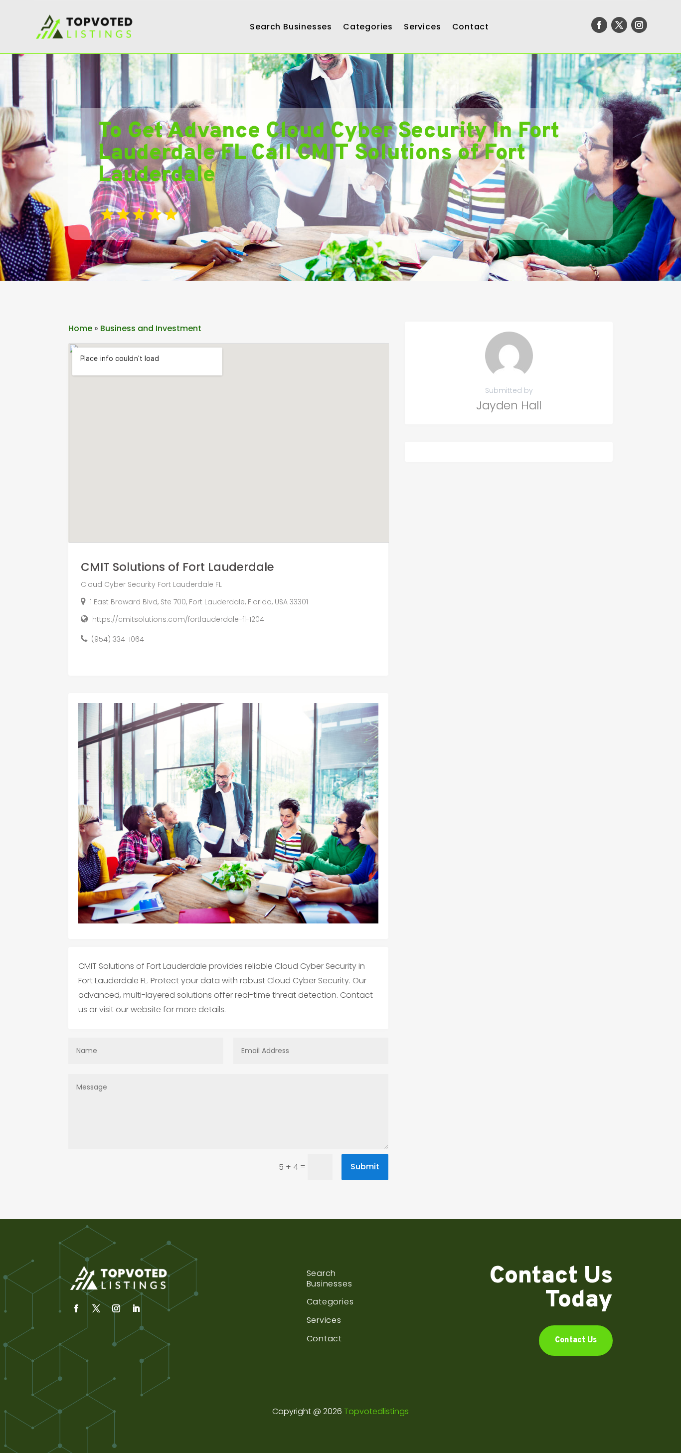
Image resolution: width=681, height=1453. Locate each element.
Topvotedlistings (376, 1411)
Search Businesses (291, 26)
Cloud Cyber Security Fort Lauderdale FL (151, 584)
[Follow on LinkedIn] (136, 1308)
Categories (368, 26)
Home (80, 328)
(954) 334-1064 (117, 639)
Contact (471, 26)
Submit (364, 1166)
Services (422, 26)
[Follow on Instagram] (639, 25)
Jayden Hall (508, 405)
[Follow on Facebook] (599, 25)
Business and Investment (150, 328)
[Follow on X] (619, 25)
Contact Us (576, 1340)
